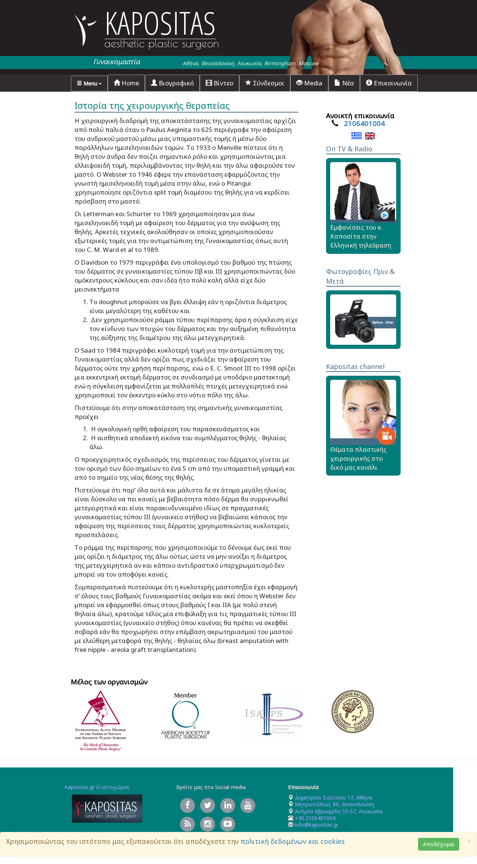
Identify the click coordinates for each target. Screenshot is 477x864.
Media (312, 83)
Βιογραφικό (175, 83)
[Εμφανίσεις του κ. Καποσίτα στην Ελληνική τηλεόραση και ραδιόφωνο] (363, 191)
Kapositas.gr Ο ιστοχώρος (97, 787)
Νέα (347, 83)
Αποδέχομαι (438, 844)
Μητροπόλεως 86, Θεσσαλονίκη (334, 804)
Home (129, 83)
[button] (89, 83)
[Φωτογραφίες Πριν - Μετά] (363, 319)
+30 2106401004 (315, 818)
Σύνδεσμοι (268, 83)
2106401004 (364, 123)
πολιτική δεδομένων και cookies (292, 841)
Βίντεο (222, 83)
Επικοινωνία (392, 83)
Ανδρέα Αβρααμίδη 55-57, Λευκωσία (338, 811)
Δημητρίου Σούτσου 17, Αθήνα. (333, 797)
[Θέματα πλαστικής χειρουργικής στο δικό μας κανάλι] (363, 411)
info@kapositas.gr (316, 824)
